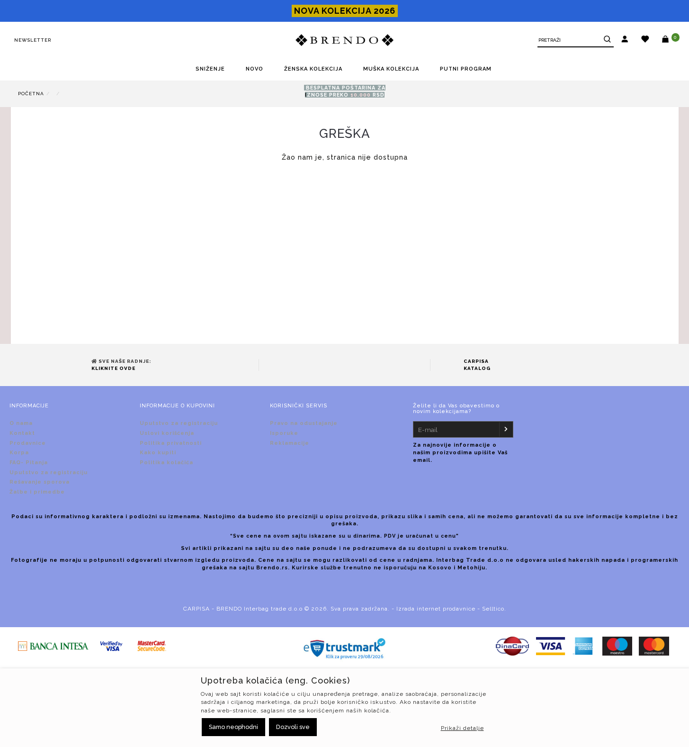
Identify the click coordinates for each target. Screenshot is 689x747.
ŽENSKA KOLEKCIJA (313, 69)
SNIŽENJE (210, 69)
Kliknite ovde (113, 368)
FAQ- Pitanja (28, 462)
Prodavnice (27, 443)
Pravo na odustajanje (304, 423)
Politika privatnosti (171, 443)
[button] (625, 40)
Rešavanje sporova (39, 482)
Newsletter (32, 40)
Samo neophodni (233, 726)
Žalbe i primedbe (37, 492)
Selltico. (494, 608)
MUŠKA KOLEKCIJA (391, 69)
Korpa (19, 453)
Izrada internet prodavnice (435, 608)
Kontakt (22, 433)
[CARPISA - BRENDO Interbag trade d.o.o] (344, 40)
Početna (31, 93)
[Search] (606, 40)
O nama (21, 423)
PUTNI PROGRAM (466, 69)
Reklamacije (289, 443)
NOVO (254, 69)
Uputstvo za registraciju (48, 472)
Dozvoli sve (293, 726)
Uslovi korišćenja (167, 433)
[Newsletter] (505, 429)
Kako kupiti (158, 453)
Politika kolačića (166, 462)
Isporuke (284, 433)
